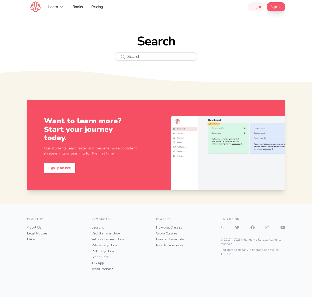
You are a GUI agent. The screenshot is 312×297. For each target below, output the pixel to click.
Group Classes (166, 233)
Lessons (97, 227)
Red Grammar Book (106, 233)
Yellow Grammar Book (107, 239)
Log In (256, 6)
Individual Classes (169, 227)
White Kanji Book (104, 245)
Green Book (100, 257)
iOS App (97, 263)
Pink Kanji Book (102, 251)
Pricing (97, 6)
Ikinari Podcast (102, 269)
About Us (34, 227)
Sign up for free (59, 168)
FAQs (31, 239)
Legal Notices (37, 233)
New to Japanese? (169, 245)
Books (77, 6)
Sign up (276, 6)
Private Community (170, 239)
